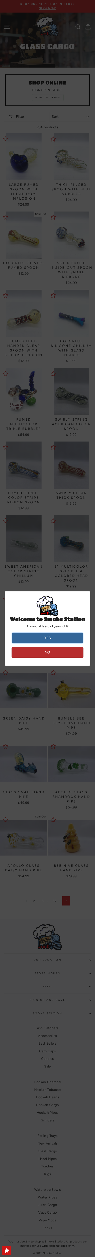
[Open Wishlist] (6, 1250)
